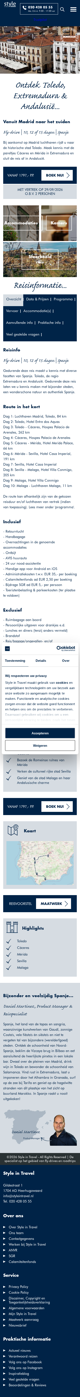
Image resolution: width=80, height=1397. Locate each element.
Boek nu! (55, 175)
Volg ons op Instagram (26, 1368)
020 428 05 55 (40, 7)
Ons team (16, 1233)
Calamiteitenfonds (22, 1262)
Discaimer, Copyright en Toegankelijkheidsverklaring (29, 1300)
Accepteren (40, 733)
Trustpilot (40, 20)
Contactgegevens (21, 1239)
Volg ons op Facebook (25, 1362)
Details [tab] (41, 660)
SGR (12, 1256)
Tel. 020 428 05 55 (17, 1201)
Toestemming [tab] (15, 660)
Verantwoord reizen (23, 1356)
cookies (62, 682)
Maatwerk (51, 904)
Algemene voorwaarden (26, 1308)
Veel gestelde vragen (24, 1379)
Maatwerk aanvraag (24, 1320)
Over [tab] (65, 660)
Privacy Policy (18, 1287)
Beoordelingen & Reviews (27, 1385)
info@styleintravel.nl (18, 1196)
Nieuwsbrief (17, 1325)
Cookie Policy (19, 1292)
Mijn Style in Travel (22, 1314)
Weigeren (40, 745)
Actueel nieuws (20, 1351)
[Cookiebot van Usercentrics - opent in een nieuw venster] (57, 649)
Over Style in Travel (23, 1227)
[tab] (13, 300)
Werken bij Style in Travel (27, 1244)
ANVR (13, 1250)
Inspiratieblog (19, 1374)
